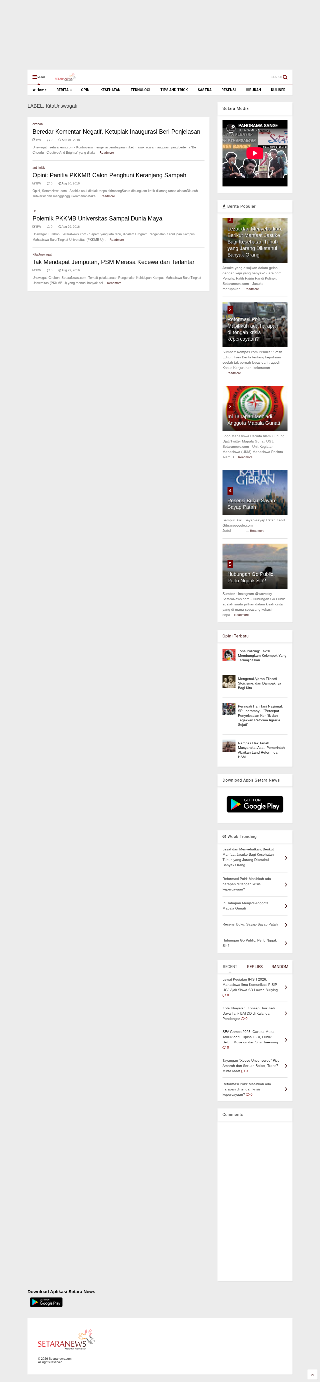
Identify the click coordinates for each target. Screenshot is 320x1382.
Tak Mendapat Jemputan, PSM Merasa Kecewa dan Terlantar (113, 262)
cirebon (37, 124)
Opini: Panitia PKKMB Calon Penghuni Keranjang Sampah (109, 175)
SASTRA (205, 90)
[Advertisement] (150, 32)
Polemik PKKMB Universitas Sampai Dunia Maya (97, 218)
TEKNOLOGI (140, 90)
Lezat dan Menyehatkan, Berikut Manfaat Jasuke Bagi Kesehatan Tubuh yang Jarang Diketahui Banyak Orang (255, 242)
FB (34, 211)
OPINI (85, 90)
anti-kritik (38, 167)
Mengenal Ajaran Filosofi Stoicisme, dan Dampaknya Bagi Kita (259, 683)
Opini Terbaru (235, 636)
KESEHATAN (110, 90)
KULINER (278, 90)
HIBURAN (253, 90)
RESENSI (229, 90)
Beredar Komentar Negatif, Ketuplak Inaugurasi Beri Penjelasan (116, 131)
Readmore (107, 152)
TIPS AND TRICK (174, 90)
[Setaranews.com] (65, 78)
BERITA (62, 90)
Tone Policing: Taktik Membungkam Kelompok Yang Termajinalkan (262, 655)
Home (41, 90)
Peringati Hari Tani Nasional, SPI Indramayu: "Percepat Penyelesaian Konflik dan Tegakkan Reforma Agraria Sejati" (260, 715)
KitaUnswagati (42, 254)
